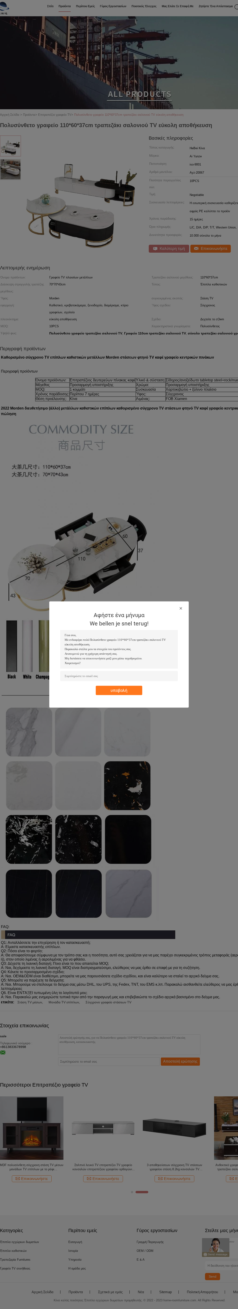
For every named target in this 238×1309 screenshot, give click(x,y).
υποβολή (119, 690)
